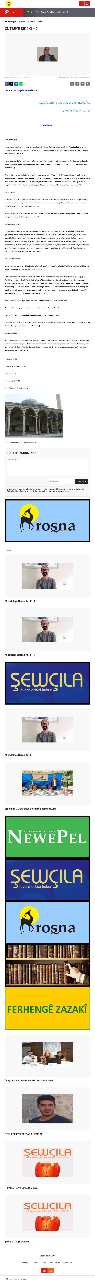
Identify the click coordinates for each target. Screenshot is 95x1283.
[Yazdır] (72, 84)
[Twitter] (11, 84)
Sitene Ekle (67, 1263)
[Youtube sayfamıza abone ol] (44, 1270)
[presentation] (14, 12)
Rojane (22, 22)
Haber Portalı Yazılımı (17, 1279)
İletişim (43, 1263)
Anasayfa (12, 22)
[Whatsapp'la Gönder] (21, 84)
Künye (35, 1263)
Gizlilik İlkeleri (54, 1263)
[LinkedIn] (16, 84)
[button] (77, 84)
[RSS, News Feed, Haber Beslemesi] (51, 1270)
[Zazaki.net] (8, 3)
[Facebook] (7, 84)
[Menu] (81, 4)
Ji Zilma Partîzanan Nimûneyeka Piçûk (52, 12)
